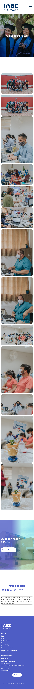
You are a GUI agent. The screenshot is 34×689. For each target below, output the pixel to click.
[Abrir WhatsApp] (29, 684)
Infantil (3, 638)
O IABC (4, 633)
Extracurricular (5, 646)
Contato (4, 658)
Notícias (3, 653)
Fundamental (5, 640)
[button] (30, 7)
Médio (3, 642)
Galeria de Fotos (6, 655)
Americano (4, 644)
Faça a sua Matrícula (9, 651)
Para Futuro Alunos (7, 648)
